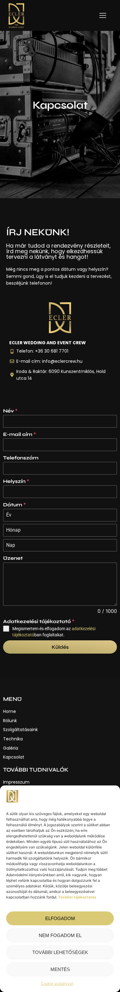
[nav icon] (103, 15)
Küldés (60, 647)
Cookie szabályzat (57, 983)
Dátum (14, 505)
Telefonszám (20, 458)
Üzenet (13, 558)
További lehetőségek (60, 952)
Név (10, 411)
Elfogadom (60, 918)
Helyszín (16, 481)
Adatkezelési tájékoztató (38, 621)
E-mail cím (19, 434)
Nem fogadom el (60, 935)
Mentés (60, 969)
